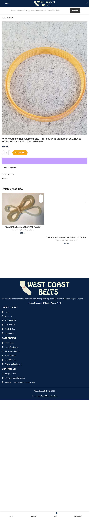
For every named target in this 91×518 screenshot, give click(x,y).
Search (75, 11)
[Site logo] (44, 3)
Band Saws (25, 230)
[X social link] (11, 178)
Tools (11, 18)
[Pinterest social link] (14, 178)
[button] (41, 201)
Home (4, 18)
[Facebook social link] (8, 178)
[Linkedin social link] (17, 178)
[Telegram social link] (19, 178)
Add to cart (20, 153)
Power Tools (16, 230)
